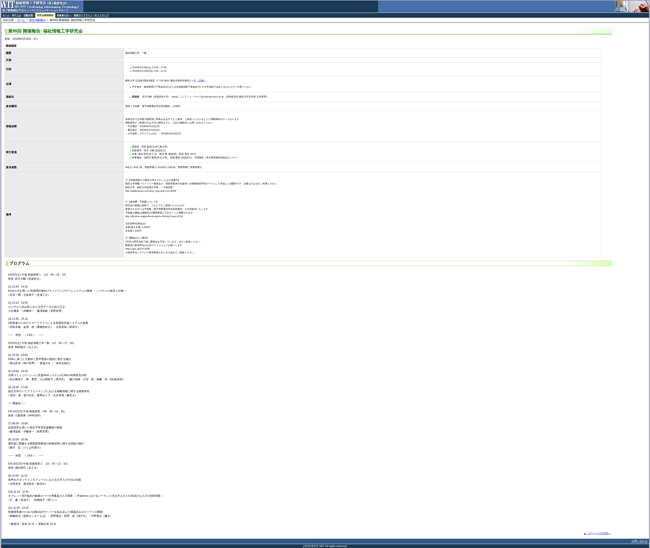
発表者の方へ (64, 15)
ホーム (5, 15)
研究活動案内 (37, 20)
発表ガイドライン (83, 15)
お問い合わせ (639, 541)
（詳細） (201, 80)
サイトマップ (101, 15)
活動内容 (28, 15)
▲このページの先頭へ (597, 533)
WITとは (16, 15)
